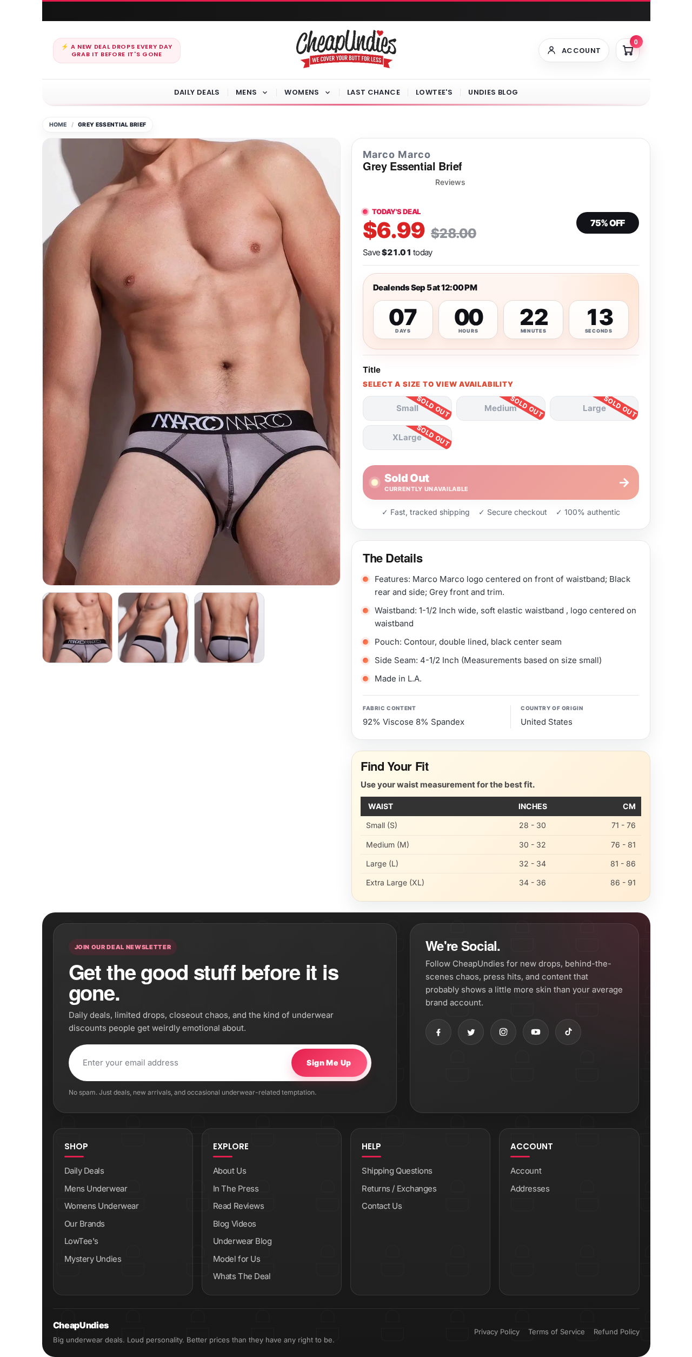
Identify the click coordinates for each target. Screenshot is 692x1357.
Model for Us (237, 1259)
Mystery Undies (93, 1259)
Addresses (529, 1188)
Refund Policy (617, 1331)
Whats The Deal (242, 1276)
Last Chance (373, 92)
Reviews (450, 182)
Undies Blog (493, 92)
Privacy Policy (497, 1331)
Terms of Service (556, 1331)
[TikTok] (568, 1032)
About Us (229, 1171)
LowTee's (434, 92)
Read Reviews (238, 1206)
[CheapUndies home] (346, 49)
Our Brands (84, 1224)
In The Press (236, 1188)
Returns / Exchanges (399, 1188)
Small (407, 408)
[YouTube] (536, 1032)
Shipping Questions (397, 1171)
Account (525, 1171)
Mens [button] (246, 92)
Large (594, 408)
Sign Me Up (329, 1062)
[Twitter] (471, 1032)
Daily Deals (197, 92)
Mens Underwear (96, 1188)
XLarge (407, 437)
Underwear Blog (242, 1241)
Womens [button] (301, 92)
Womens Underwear (101, 1206)
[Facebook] (438, 1032)
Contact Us (382, 1206)
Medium (500, 408)
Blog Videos (234, 1224)
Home (58, 124)
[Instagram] (503, 1032)
